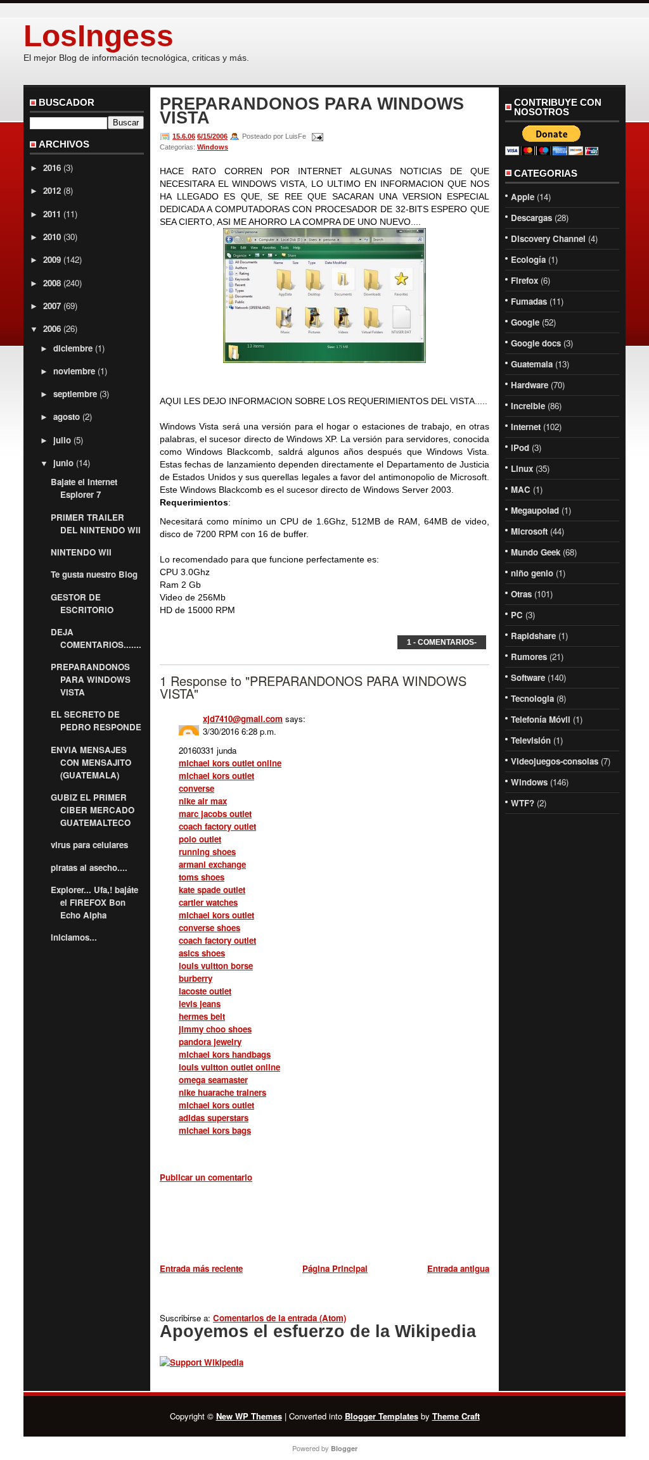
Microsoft (529, 531)
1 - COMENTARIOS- (442, 642)
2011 (52, 214)
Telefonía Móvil (540, 719)
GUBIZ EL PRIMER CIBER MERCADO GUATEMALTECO (92, 809)
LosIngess (98, 36)
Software (528, 677)
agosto (66, 416)
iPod (520, 447)
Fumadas (529, 301)
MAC (520, 489)
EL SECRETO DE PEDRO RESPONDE (96, 720)
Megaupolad (535, 510)
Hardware (529, 385)
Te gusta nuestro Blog (94, 574)
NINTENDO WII (81, 552)
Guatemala (532, 364)
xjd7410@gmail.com (243, 719)
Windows (212, 147)
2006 (52, 328)
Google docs (536, 343)
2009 (52, 259)
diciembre (73, 348)
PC (517, 615)
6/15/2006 (212, 136)
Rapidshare (533, 636)
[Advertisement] (308, 1225)
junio (63, 463)
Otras (521, 594)
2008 (52, 283)
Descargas (531, 218)
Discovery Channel (548, 238)
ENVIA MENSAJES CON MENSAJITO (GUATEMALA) (91, 762)
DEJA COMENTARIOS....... (96, 638)
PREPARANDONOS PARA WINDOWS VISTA (91, 679)
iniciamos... (74, 937)
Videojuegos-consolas (554, 761)
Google (525, 322)
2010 (52, 237)
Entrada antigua (458, 1268)
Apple (522, 197)
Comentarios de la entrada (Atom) (279, 1318)
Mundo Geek (535, 552)
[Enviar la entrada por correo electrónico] (315, 136)
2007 (52, 306)
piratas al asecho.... (89, 867)
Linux (522, 468)
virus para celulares (89, 845)
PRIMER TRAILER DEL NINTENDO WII (96, 523)
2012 (52, 190)
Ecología (528, 259)
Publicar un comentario (206, 1177)
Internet (526, 427)
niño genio (532, 573)
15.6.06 (183, 136)
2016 (52, 168)
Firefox (524, 280)
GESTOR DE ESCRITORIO (82, 603)
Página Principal (335, 1268)
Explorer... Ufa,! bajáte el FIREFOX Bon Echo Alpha (94, 902)
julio (62, 440)
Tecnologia (532, 698)
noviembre (74, 371)
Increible (528, 406)
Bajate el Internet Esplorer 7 (84, 488)
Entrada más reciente (201, 1268)
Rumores (529, 657)
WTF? (522, 803)
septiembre (75, 394)
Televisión (531, 740)
